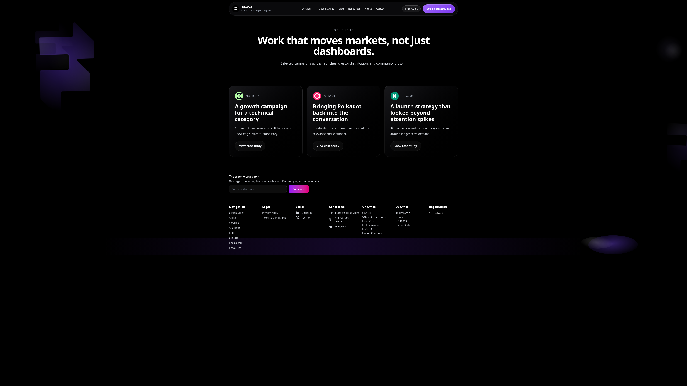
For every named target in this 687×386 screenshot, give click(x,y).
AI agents (234, 227)
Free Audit (411, 8)
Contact (233, 237)
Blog (231, 232)
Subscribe (299, 189)
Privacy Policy (270, 212)
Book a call (235, 242)
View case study (250, 146)
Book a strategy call (439, 8)
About (232, 217)
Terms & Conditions (274, 217)
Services (234, 222)
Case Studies (326, 8)
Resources (235, 247)
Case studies (236, 212)
